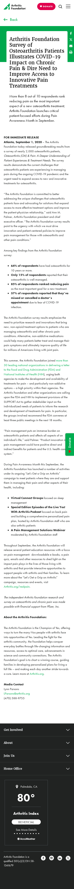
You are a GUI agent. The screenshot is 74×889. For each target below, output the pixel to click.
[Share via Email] (70, 45)
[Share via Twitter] (70, 39)
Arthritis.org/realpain (17, 586)
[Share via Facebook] (70, 33)
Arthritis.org (37, 674)
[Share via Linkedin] (59, 861)
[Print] (70, 52)
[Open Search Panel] (60, 6)
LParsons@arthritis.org (17, 693)
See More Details (26, 830)
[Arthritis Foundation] (15, 6)
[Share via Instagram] (51, 861)
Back (14, 19)
